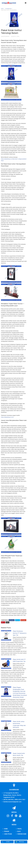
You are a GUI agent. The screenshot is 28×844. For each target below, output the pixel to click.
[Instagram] (8, 815)
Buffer (7, 622)
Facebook (12, 620)
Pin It (3, 622)
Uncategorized (8, 8)
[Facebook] (12, 815)
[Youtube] (20, 815)
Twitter (17, 620)
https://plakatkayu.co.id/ (7, 417)
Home (2, 8)
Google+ (24, 620)
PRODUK (6, 831)
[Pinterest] (16, 815)
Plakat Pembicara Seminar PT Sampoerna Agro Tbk (19, 633)
